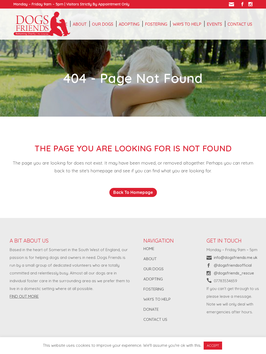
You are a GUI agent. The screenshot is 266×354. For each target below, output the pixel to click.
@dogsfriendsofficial (233, 265)
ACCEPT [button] (213, 345)
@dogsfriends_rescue (234, 273)
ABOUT (150, 258)
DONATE (151, 309)
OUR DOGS (153, 268)
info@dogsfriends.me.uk (235, 257)
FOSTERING (153, 289)
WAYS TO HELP (157, 299)
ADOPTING (153, 279)
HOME (148, 248)
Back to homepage (133, 192)
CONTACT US (155, 319)
